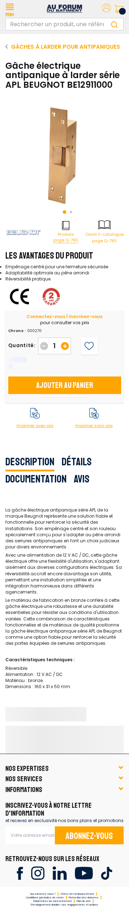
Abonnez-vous (89, 836)
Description (29, 462)
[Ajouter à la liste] (89, 346)
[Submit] (114, 24)
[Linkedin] (60, 873)
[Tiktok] (106, 873)
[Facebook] (20, 873)
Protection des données (84, 897)
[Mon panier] (119, 9)
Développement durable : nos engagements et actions (64, 904)
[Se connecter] (106, 9)
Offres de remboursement (77, 894)
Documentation (36, 479)
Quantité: (22, 345)
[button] (9, 9)
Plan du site (84, 901)
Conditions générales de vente (45, 897)
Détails (77, 462)
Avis (82, 479)
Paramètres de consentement (52, 901)
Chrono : (17, 330)
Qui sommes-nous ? (43, 894)
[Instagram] (37, 873)
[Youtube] (83, 873)
